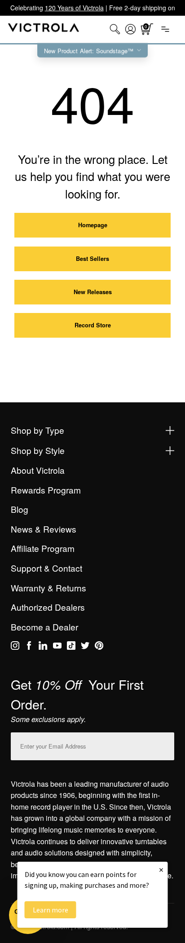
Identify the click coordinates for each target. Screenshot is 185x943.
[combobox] (115, 29)
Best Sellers (92, 259)
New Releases (93, 292)
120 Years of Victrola (74, 7)
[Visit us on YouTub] (57, 647)
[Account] (130, 29)
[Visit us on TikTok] (71, 647)
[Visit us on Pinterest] (99, 647)
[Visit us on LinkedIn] (43, 647)
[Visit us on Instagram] (15, 647)
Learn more (50, 909)
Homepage (92, 225)
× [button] (161, 869)
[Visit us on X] (85, 647)
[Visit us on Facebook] (29, 647)
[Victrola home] (43, 29)
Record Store (93, 325)
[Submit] (165, 744)
